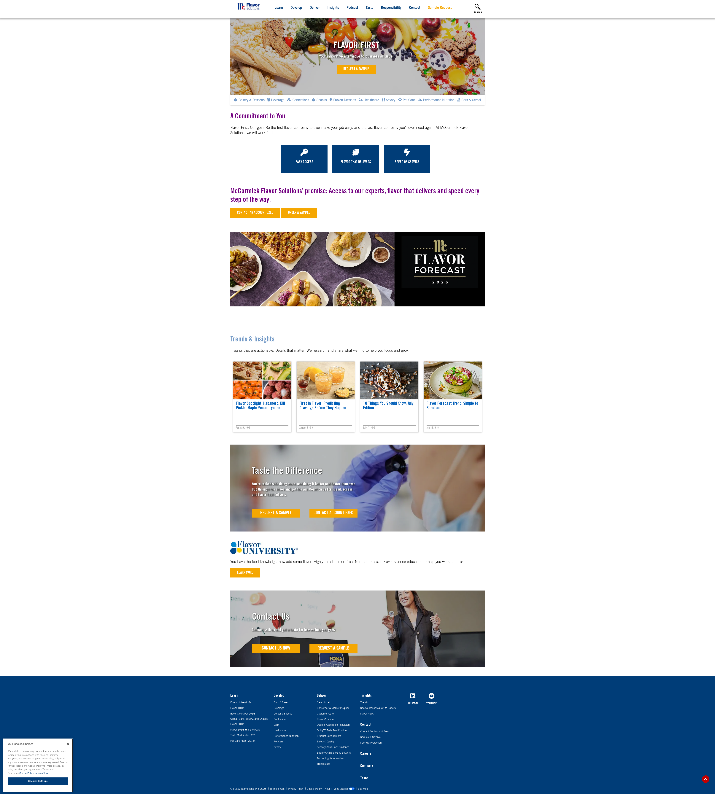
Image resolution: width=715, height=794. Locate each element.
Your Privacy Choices (337, 789)
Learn (279, 8)
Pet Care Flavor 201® (242, 741)
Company (366, 766)
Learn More (245, 573)
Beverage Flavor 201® (242, 713)
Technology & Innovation (330, 758)
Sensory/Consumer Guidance (333, 747)
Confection (280, 719)
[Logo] (249, 10)
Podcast (352, 8)
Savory (277, 747)
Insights (333, 8)
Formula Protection (371, 743)
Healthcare (280, 730)
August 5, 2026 (306, 428)
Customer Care (325, 713)
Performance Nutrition (286, 736)
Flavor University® (240, 702)
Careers (365, 754)
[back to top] (705, 779)
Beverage (279, 708)
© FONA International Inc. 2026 (248, 789)
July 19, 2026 (432, 428)
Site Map (363, 789)
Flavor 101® (237, 708)
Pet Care (278, 741)
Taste (369, 8)
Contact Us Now (276, 648)
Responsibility (391, 8)
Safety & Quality (325, 741)
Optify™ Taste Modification (332, 730)
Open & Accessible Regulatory (333, 725)
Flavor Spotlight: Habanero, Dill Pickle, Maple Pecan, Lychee (260, 406)
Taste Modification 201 (243, 735)
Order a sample (299, 213)
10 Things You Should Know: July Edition (388, 406)
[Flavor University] (264, 553)
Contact (414, 8)
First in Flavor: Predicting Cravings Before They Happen (322, 406)
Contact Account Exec (333, 513)
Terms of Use (277, 789)
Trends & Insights (252, 339)
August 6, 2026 (243, 428)
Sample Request (440, 8)
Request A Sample (276, 513)
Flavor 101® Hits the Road (245, 729)
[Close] (68, 744)
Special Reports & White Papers (378, 708)
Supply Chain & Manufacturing (334, 753)
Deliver (315, 8)
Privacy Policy (296, 789)
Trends (364, 702)
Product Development (329, 736)
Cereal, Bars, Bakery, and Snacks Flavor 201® (249, 721)
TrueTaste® (323, 764)
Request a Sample (356, 69)
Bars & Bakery (282, 702)
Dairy (276, 725)
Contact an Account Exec (255, 213)
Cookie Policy (314, 789)
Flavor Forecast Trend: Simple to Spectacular (452, 406)
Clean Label (323, 702)
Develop (296, 8)
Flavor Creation (325, 719)
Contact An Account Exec (374, 731)
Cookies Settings (38, 781)
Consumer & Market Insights (333, 708)
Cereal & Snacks (283, 713)
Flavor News (367, 713)
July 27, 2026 (369, 428)
